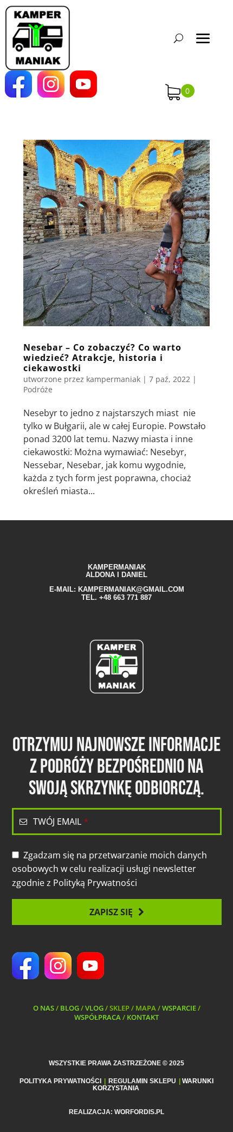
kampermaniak (113, 379)
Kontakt (143, 1017)
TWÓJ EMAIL (60, 821)
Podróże (38, 389)
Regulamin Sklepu (142, 1081)
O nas (43, 1008)
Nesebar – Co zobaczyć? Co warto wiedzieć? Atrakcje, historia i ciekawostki (102, 357)
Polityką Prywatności (95, 883)
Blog (69, 1008)
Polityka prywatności (60, 1081)
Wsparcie (179, 1008)
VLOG (94, 1008)
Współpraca (97, 1017)
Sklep (119, 1008)
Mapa (145, 1008)
